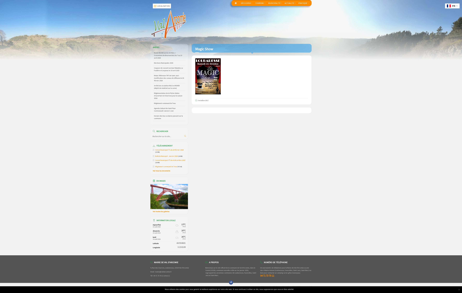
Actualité (289, 3)
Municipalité (274, 3)
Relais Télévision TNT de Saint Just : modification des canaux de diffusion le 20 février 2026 (169, 66)
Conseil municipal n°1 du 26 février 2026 (169, 150)
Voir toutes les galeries (161, 211)
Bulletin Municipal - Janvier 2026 (166, 156)
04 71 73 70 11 (267, 275)
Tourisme (259, 3)
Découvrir (246, 3)
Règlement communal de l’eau (165, 92)
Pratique (302, 3)
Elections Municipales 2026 (163, 51)
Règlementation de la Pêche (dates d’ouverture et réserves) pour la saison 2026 (168, 84)
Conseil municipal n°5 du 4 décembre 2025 (170, 160)
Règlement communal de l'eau (166, 166)
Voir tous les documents (161, 171)
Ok (296, 289)
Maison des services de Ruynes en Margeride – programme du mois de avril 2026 (168, 121)
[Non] (459, 289)
